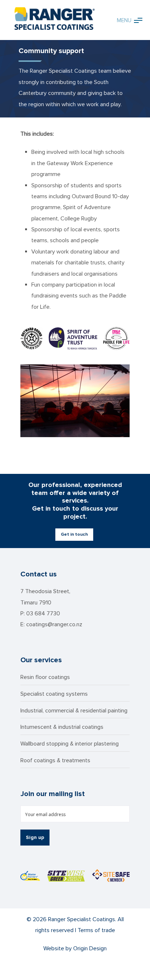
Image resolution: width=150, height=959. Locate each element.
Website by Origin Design (75, 948)
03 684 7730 (43, 613)
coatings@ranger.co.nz (54, 624)
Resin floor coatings (45, 677)
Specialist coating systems (54, 694)
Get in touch (74, 534)
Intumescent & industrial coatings (61, 727)
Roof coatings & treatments (55, 760)
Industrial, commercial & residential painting (73, 710)
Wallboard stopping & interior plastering (69, 743)
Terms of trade (96, 930)
